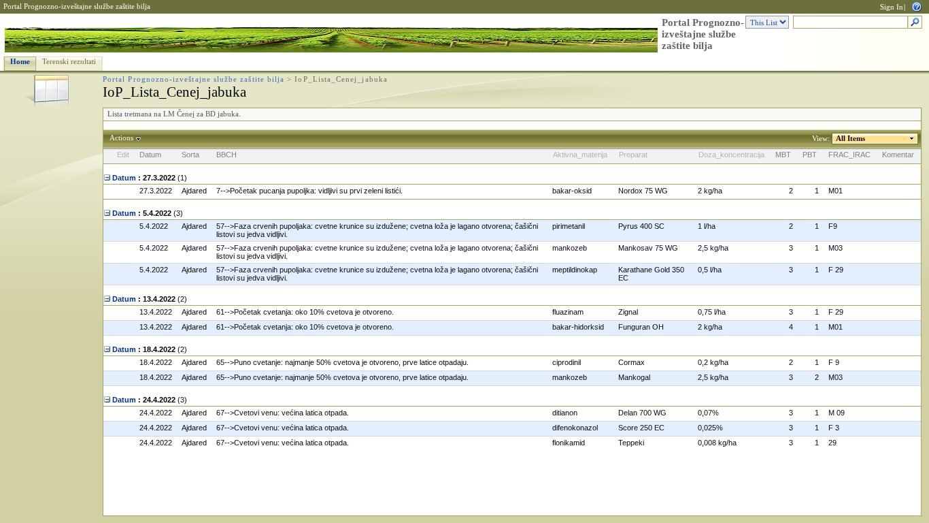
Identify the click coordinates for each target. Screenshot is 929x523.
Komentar (898, 154)
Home (20, 61)
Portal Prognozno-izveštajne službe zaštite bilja (76, 6)
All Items (850, 138)
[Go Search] (915, 23)
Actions (121, 138)
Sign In (891, 7)
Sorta (190, 154)
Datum (150, 154)
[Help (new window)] (916, 6)
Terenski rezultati (69, 61)
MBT (783, 154)
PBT (810, 154)
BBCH (226, 154)
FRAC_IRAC (849, 154)
